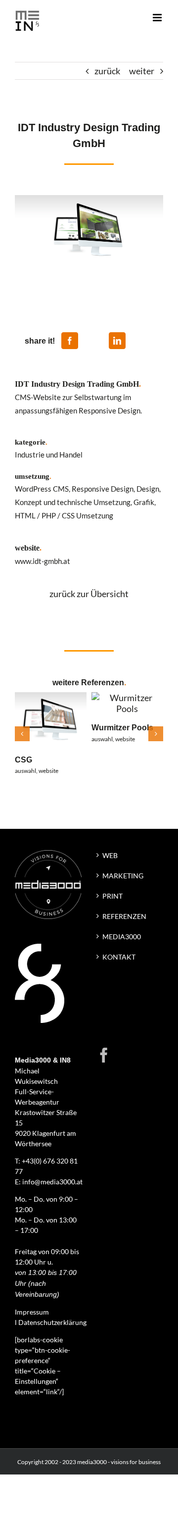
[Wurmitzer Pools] (127, 697)
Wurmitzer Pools (122, 727)
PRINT (112, 896)
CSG (23, 759)
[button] (22, 733)
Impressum (32, 1312)
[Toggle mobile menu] (158, 17)
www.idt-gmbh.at (42, 561)
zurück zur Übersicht (89, 593)
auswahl (25, 770)
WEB (110, 855)
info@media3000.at (52, 1181)
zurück (107, 70)
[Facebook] (70, 341)
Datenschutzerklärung (52, 1322)
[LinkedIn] (117, 341)
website (48, 770)
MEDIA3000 (121, 936)
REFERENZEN (124, 916)
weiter (141, 70)
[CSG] (51, 697)
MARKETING (122, 875)
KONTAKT (118, 957)
